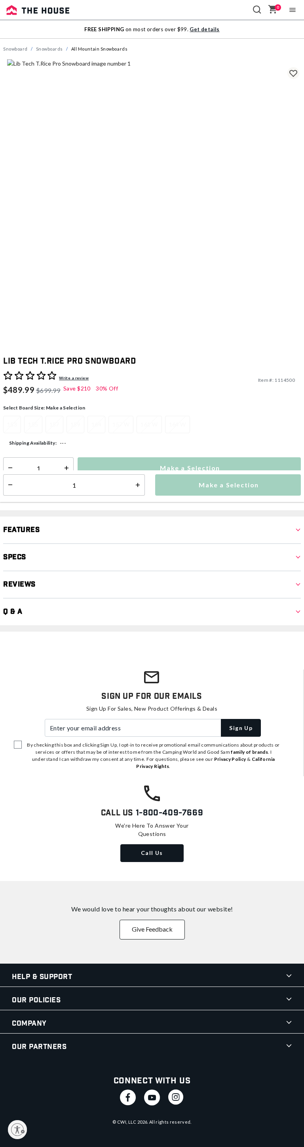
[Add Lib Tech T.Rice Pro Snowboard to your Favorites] (293, 73)
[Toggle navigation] (293, 10)
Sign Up (241, 727)
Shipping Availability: (33, 443)
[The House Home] (38, 10)
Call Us (152, 852)
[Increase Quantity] (68, 468)
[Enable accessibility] (17, 1129)
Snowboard (15, 48)
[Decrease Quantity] (8, 468)
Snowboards (49, 48)
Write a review (74, 377)
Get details (204, 29)
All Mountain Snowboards (99, 48)
